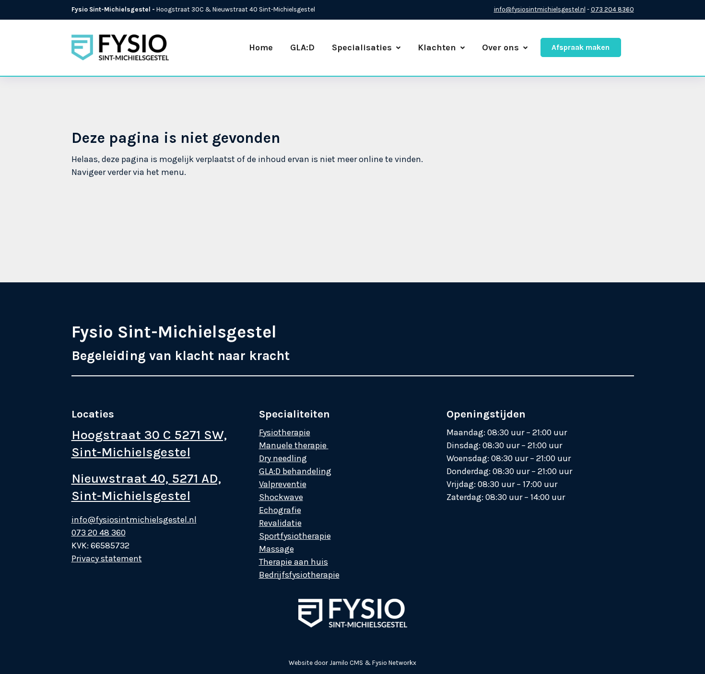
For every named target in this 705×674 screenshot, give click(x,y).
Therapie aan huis (293, 562)
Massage (276, 549)
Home (261, 47)
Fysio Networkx (394, 662)
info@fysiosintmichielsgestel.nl (540, 9)
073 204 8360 (612, 9)
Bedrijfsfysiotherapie (299, 574)
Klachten (437, 47)
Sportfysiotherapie (295, 536)
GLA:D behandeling (295, 471)
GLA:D (302, 47)
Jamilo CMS (346, 662)
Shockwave (281, 497)
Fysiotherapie (284, 432)
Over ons (500, 47)
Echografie (280, 510)
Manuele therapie (294, 445)
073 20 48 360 (98, 532)
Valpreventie (282, 484)
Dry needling (283, 458)
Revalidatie (280, 523)
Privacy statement (106, 558)
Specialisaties (362, 47)
